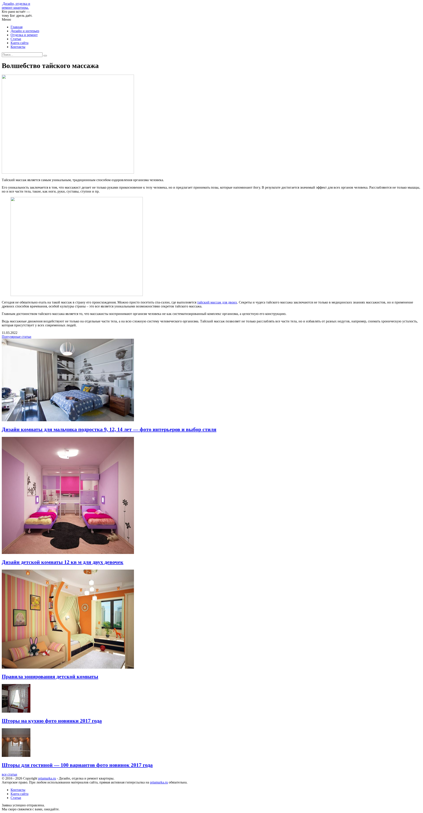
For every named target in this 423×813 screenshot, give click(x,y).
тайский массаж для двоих (217, 302)
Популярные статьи (16, 336)
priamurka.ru (47, 778)
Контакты (18, 47)
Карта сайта (19, 43)
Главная (16, 27)
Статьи (16, 39)
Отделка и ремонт (24, 35)
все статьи (9, 774)
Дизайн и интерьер (25, 31)
